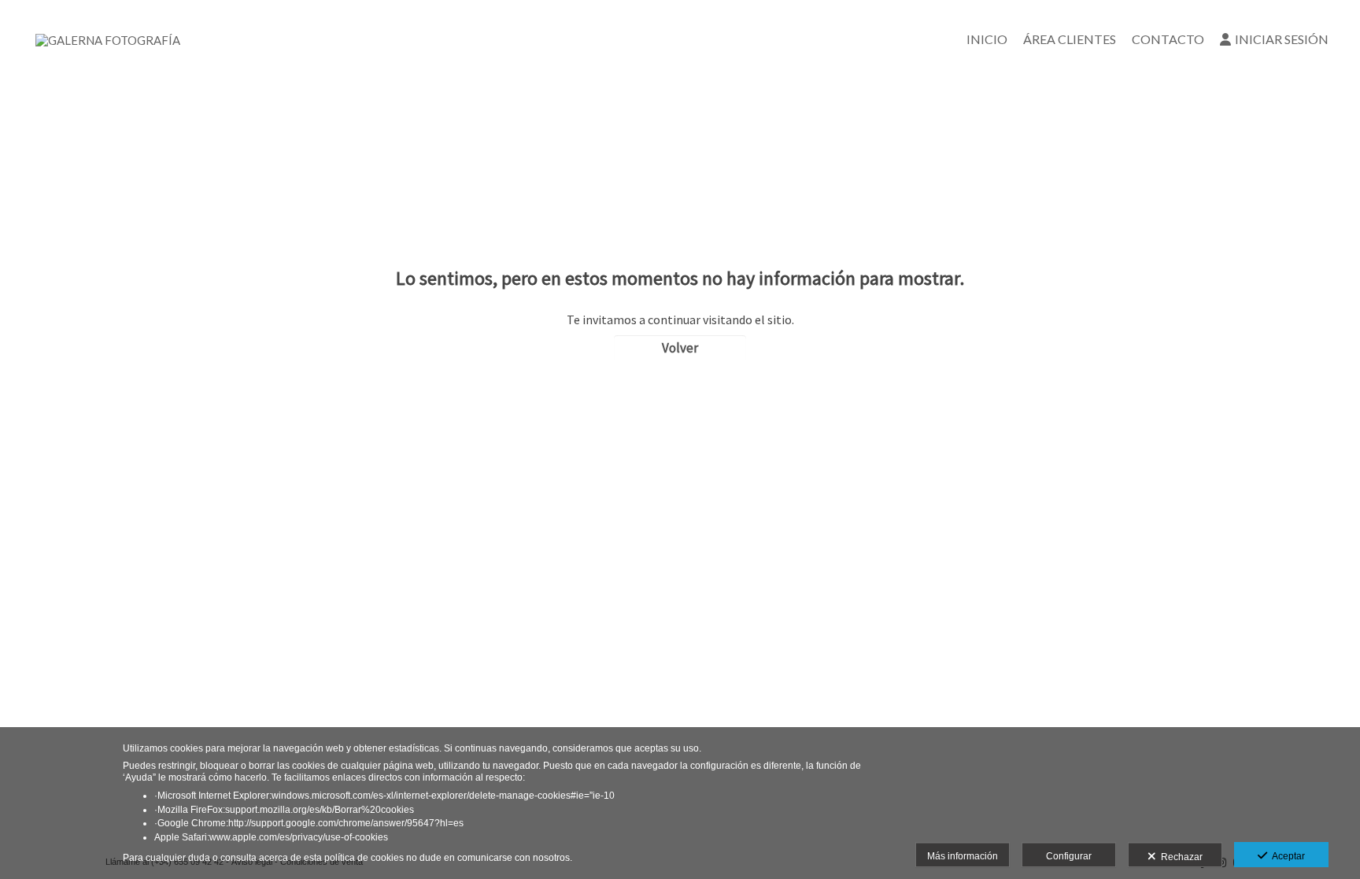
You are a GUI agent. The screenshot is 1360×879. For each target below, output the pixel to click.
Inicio (986, 38)
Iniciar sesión (1282, 38)
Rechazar (1179, 856)
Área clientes (1069, 38)
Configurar (1069, 856)
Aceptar (1286, 856)
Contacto (1168, 38)
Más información (962, 856)
